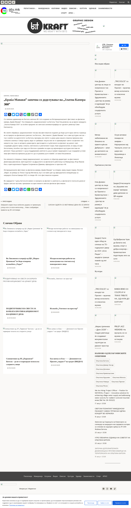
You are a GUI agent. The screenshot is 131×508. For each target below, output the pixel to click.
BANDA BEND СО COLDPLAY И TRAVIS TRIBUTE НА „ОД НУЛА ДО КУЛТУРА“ (122, 295)
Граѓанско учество (103, 165)
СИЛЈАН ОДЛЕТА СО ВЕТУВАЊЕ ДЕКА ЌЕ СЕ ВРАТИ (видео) (68, 204)
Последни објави (102, 63)
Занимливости (105, 8)
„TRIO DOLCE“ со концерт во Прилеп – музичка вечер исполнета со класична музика (122, 89)
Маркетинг (113, 2)
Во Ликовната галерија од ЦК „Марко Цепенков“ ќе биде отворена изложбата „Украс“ (22, 261)
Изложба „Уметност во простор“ (64, 308)
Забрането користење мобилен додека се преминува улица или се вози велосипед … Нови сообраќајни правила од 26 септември (21, 206)
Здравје (92, 8)
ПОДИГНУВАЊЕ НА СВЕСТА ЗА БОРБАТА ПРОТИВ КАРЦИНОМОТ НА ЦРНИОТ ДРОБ (22, 311)
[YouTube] (10, 2)
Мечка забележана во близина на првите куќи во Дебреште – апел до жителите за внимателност (102, 144)
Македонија (44, 8)
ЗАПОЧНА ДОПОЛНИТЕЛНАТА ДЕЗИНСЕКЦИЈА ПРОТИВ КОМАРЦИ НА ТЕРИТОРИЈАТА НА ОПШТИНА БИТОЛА (110, 450)
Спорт (64, 13)
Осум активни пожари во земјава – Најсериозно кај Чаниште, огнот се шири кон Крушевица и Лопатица (122, 146)
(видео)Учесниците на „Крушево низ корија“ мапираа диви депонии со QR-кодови (121, 189)
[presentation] (23, 240)
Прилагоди (90, 503)
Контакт (122, 2)
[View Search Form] (128, 2)
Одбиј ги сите (105, 503)
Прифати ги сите (120, 503)
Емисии (63, 476)
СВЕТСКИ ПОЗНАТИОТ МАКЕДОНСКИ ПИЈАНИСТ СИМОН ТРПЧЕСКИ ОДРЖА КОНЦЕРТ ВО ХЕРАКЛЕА (110, 411)
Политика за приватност (16, 505)
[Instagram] (6, 2)
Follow (125, 49)
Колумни (55, 8)
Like (125, 45)
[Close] (129, 496)
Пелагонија (14, 96)
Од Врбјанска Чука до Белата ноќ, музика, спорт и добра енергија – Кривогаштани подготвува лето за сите (121, 249)
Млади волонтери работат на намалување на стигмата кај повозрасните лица (62, 261)
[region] (65, 501)
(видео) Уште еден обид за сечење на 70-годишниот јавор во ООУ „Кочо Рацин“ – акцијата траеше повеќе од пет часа (102, 251)
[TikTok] (13, 2)
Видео (64, 8)
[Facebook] (2, 2)
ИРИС (105, 476)
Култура (83, 8)
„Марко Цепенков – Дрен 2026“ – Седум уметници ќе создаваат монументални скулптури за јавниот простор (102, 336)
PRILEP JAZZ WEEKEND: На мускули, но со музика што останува (121, 333)
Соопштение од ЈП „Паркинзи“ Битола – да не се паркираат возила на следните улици (22, 361)
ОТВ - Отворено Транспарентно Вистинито (107, 46)
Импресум (23, 489)
